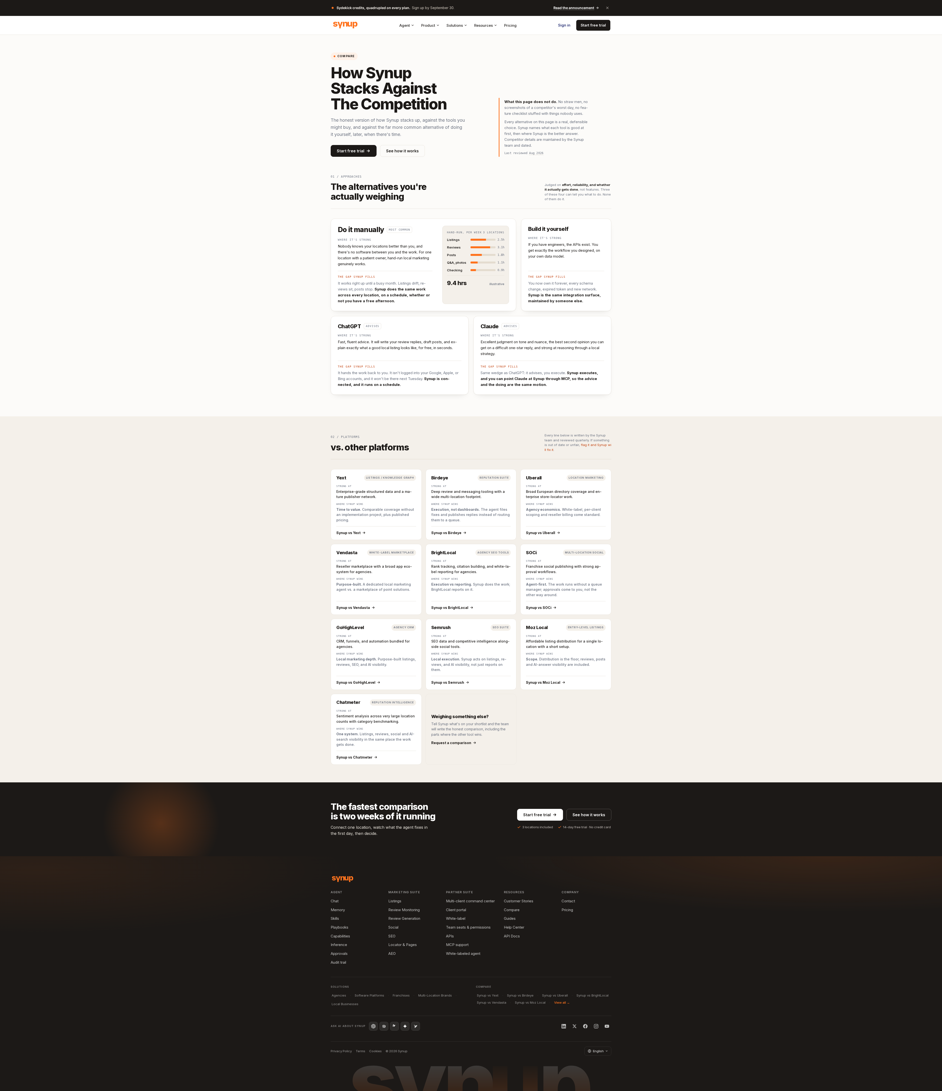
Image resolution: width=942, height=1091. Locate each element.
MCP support (457, 944)
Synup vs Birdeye (446, 533)
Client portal (456, 909)
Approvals (339, 953)
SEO (391, 936)
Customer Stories (518, 901)
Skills (335, 918)
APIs (450, 936)
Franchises (401, 995)
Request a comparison (451, 743)
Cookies (375, 1051)
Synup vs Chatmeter (354, 757)
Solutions (454, 25)
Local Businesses (345, 1004)
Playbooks (339, 927)
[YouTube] (606, 1026)
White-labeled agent (463, 953)
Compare (512, 909)
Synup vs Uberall (540, 533)
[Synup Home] (345, 25)
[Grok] (415, 1026)
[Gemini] (405, 1026)
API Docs (512, 936)
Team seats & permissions (468, 927)
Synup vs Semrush (447, 682)
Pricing (510, 25)
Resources (483, 25)
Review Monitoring (404, 909)
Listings (394, 901)
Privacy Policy (341, 1051)
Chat (335, 901)
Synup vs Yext (348, 533)
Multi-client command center (470, 901)
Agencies (339, 995)
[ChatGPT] (373, 1026)
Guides (510, 918)
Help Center (514, 927)
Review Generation (404, 918)
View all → (562, 1002)
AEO (392, 953)
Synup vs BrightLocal (449, 607)
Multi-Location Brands (435, 995)
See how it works (402, 150)
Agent (404, 25)
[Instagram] (596, 1026)
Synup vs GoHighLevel (355, 682)
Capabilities (340, 936)
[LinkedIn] (563, 1026)
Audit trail (338, 962)
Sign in (564, 25)
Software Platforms (369, 995)
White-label (455, 918)
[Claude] (394, 1026)
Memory (338, 909)
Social (393, 927)
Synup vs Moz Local (543, 682)
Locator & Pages (402, 944)
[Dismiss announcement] (607, 7)
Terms (360, 1051)
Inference (339, 944)
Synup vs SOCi (538, 607)
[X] (574, 1026)
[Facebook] (585, 1026)
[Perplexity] (383, 1026)
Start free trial (593, 25)
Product (428, 25)
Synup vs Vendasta (353, 607)
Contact (568, 901)
